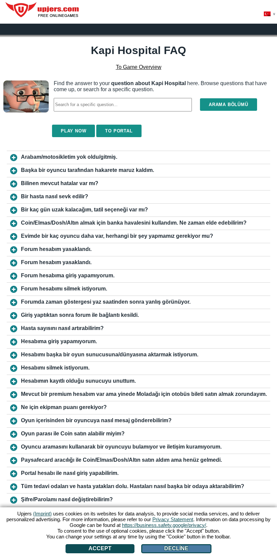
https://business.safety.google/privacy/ (164, 525)
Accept (100, 548)
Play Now (73, 130)
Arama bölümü (228, 104)
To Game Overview (138, 67)
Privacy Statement (172, 519)
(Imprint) (42, 513)
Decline (176, 548)
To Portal (118, 130)
